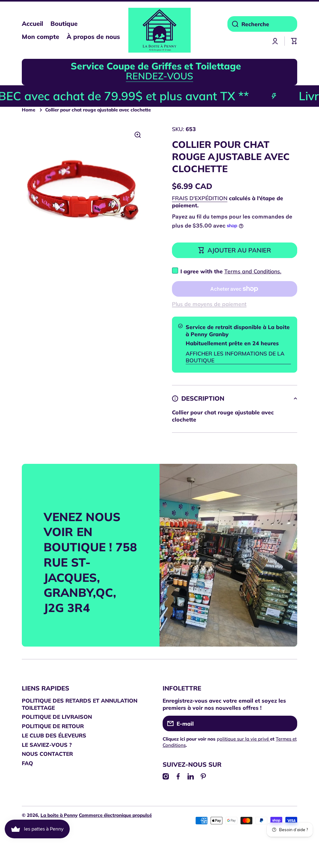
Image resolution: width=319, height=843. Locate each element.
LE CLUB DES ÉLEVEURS (54, 735)
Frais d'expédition (199, 198)
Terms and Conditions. (252, 271)
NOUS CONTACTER (47, 753)
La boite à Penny (59, 815)
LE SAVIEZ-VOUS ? (47, 744)
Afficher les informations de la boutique (235, 357)
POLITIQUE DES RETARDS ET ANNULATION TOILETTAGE (79, 704)
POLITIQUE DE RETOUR (53, 726)
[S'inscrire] (289, 723)
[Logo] (159, 30)
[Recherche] (232, 24)
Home (28, 110)
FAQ (27, 763)
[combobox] (262, 24)
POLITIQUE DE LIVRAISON (57, 716)
